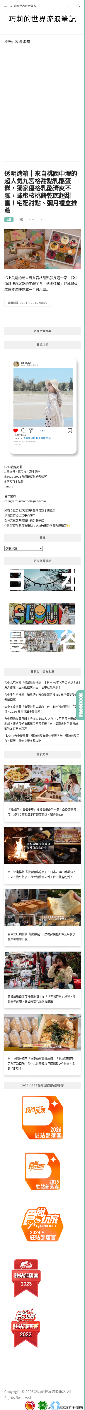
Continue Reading (34, 302)
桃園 (9, 219)
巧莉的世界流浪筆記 (23, 6)
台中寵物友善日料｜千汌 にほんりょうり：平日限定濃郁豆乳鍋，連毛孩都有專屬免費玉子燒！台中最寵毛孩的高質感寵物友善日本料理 (41, 724)
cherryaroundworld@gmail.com (25, 501)
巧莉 (21, 219)
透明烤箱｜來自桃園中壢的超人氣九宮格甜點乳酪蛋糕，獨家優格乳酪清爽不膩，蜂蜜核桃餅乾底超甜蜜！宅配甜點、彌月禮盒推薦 (40, 191)
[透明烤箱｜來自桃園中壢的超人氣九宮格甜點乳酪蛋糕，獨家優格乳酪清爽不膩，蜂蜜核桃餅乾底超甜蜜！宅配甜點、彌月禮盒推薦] (42, 248)
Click (80, 705)
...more (8, 486)
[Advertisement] (42, 106)
